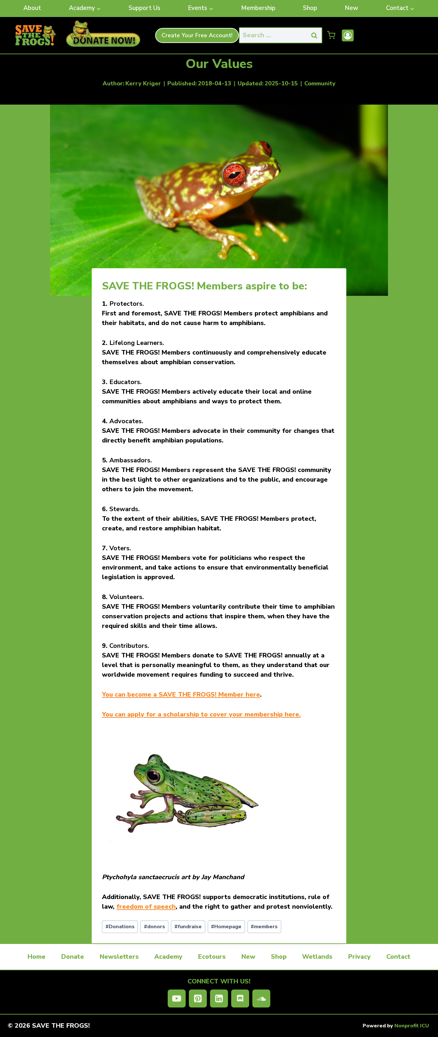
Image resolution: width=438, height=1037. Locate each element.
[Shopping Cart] (331, 35)
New (351, 8)
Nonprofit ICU (411, 1025)
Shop (310, 8)
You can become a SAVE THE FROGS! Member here (181, 694)
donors (154, 926)
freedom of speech (146, 906)
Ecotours (212, 956)
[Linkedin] (219, 998)
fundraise (188, 926)
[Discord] (240, 998)
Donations (120, 926)
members (264, 926)
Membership (258, 8)
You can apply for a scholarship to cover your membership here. (201, 714)
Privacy (359, 956)
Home (37, 956)
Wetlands (317, 956)
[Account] (348, 35)
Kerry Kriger (143, 83)
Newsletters (119, 956)
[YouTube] (177, 998)
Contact (398, 956)
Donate (72, 956)
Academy (168, 956)
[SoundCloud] (261, 998)
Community (319, 83)
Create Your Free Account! (197, 35)
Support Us (144, 8)
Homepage (226, 926)
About (32, 8)
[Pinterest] (198, 998)
